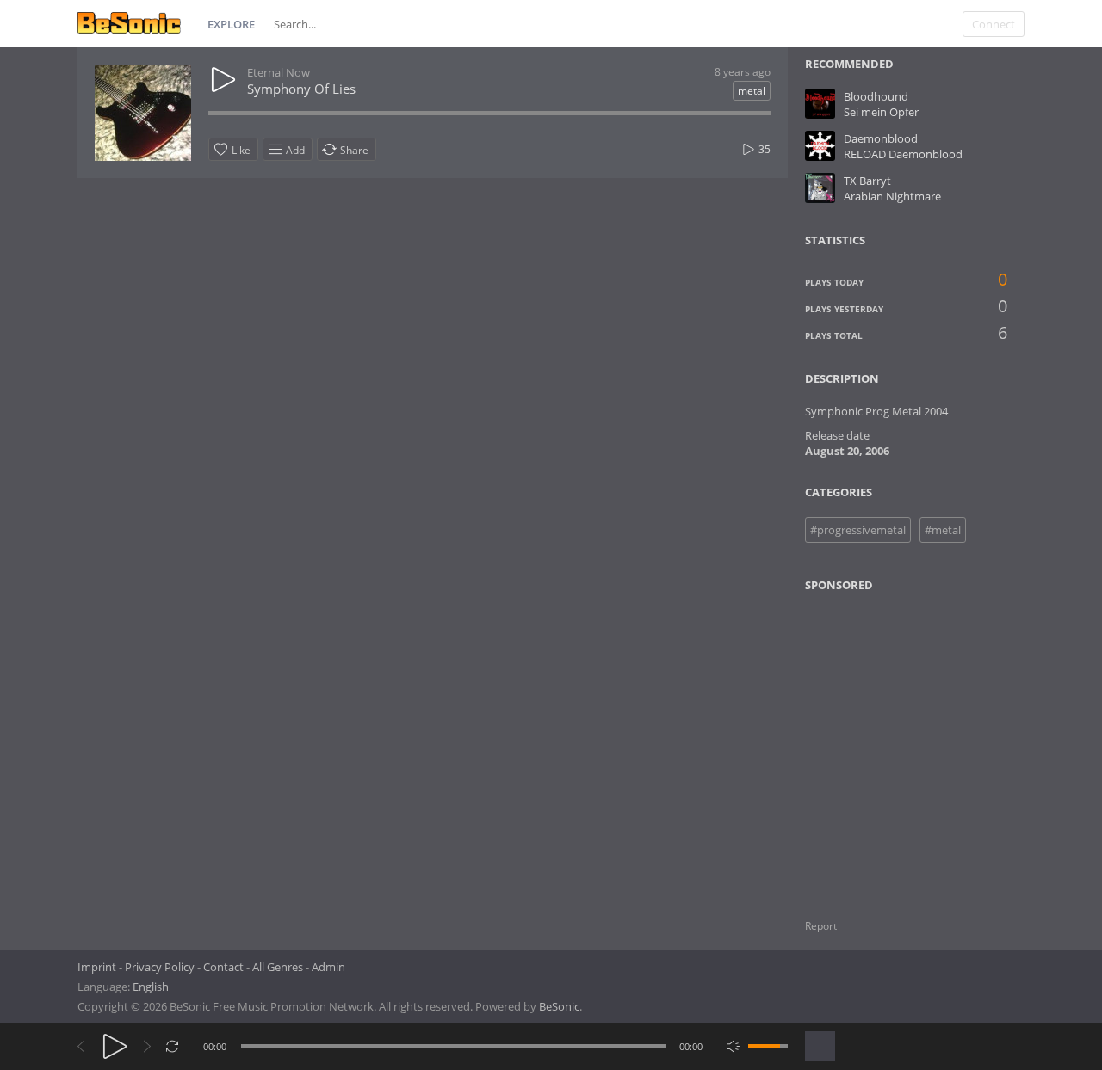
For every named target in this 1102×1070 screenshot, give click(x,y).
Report (821, 926)
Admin (328, 967)
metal (751, 90)
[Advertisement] (888, 745)
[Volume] (768, 1046)
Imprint (96, 967)
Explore (231, 24)
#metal (943, 530)
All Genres (277, 967)
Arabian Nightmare (892, 196)
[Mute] (733, 1046)
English (151, 986)
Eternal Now (278, 72)
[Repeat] (172, 1046)
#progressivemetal (858, 530)
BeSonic (559, 1006)
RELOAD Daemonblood (903, 154)
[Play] (115, 1046)
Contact (223, 967)
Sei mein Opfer (881, 112)
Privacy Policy (160, 967)
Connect (993, 24)
